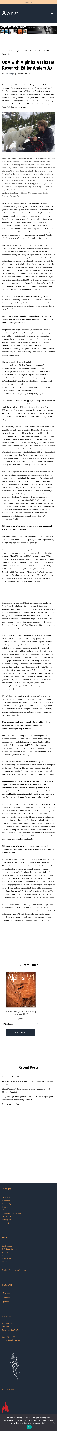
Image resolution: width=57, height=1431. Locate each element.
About (4, 1210)
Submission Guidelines (11, 1213)
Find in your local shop (15, 1270)
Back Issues (7, 1246)
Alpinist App (7, 1204)
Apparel (5, 1252)
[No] (53, 1422)
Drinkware (6, 1259)
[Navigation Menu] (52, 13)
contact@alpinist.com (11, 1340)
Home (4, 51)
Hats (4, 1255)
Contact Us (6, 1216)
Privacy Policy (8, 1220)
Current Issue (7, 1197)
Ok (29, 1427)
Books (4, 1262)
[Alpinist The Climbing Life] (10, 13)
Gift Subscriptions (9, 1249)
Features (11, 51)
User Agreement (8, 1223)
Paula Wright (9, 74)
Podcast (5, 1207)
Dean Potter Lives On (11, 1077)
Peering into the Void (10, 1104)
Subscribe (29, 2)
